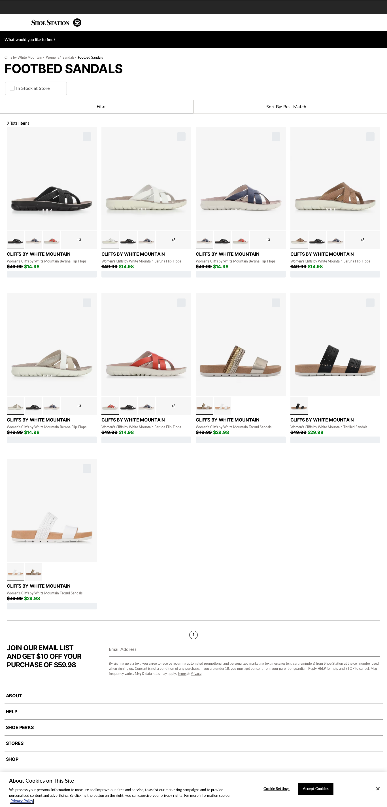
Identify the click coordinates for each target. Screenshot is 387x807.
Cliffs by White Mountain (23, 57)
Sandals (68, 57)
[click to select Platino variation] (204, 406)
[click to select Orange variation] (51, 240)
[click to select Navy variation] (33, 240)
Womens (52, 57)
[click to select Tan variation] (299, 240)
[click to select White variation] (110, 240)
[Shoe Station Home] (56, 22)
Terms (182, 673)
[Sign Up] (374, 650)
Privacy (196, 673)
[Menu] (8, 22)
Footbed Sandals (90, 57)
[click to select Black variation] (15, 240)
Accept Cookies (316, 789)
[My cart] (379, 22)
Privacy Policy (21, 801)
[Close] (378, 789)
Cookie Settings (276, 789)
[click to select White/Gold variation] (15, 406)
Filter (102, 106)
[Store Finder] (22, 22)
